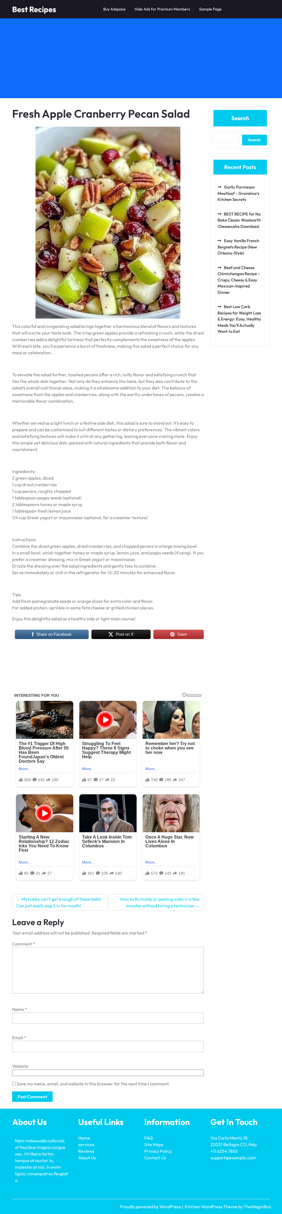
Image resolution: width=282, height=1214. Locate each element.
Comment (23, 944)
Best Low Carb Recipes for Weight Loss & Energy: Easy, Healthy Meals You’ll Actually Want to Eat (239, 319)
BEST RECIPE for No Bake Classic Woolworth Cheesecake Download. (239, 220)
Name (19, 1009)
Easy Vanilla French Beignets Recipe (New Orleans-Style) (238, 247)
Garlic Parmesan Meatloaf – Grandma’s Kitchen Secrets (238, 193)
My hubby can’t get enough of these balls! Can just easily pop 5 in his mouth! (58, 902)
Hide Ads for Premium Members (162, 9)
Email (19, 1037)
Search (240, 118)
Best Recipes (34, 9)
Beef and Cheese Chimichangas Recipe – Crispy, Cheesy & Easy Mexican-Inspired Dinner (239, 280)
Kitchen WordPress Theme (211, 1206)
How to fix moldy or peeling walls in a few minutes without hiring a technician (160, 902)
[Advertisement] (141, 59)
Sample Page (210, 9)
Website (20, 1066)
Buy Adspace (114, 9)
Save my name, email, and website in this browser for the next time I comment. (93, 1083)
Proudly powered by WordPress (151, 1206)
